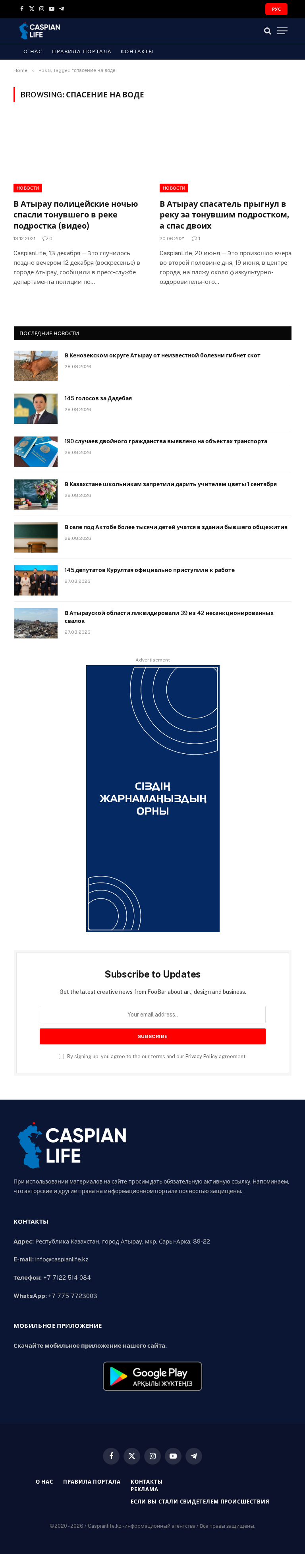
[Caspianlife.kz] (39, 31)
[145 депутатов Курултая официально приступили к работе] (36, 580)
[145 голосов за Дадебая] (36, 409)
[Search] (268, 31)
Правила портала (81, 51)
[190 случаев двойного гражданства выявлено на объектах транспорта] (36, 452)
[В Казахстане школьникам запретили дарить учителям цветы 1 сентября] (36, 494)
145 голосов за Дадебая (98, 398)
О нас (32, 51)
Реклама (144, 1489)
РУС (276, 9)
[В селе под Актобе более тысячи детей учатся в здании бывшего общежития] (36, 537)
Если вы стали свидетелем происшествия (200, 1502)
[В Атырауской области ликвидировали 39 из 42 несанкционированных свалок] (36, 623)
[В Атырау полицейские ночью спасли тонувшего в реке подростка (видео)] (79, 155)
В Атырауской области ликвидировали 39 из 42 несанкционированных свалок (169, 617)
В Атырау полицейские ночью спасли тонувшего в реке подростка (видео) (76, 214)
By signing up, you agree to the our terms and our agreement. (156, 1056)
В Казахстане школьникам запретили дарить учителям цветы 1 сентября (171, 484)
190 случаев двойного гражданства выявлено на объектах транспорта (166, 441)
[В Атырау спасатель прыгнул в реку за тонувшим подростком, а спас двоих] (225, 155)
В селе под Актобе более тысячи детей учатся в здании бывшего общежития (176, 527)
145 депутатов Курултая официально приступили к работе (150, 570)
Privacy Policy (201, 1056)
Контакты (137, 51)
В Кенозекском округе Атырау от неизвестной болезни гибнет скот (163, 355)
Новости (28, 188)
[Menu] (282, 31)
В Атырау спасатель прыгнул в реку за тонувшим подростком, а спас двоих (224, 214)
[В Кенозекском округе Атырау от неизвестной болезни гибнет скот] (36, 366)
